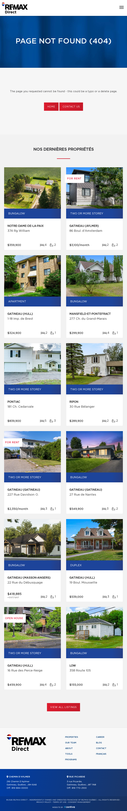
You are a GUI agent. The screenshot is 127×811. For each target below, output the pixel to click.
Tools (68, 754)
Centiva (69, 807)
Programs (71, 760)
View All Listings (63, 707)
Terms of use (59, 802)
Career (100, 737)
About (69, 748)
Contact (101, 748)
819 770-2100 (79, 788)
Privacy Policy (43, 802)
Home (51, 107)
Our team (70, 743)
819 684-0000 (20, 788)
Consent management (79, 802)
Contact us (71, 107)
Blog (99, 743)
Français (101, 754)
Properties (71, 737)
